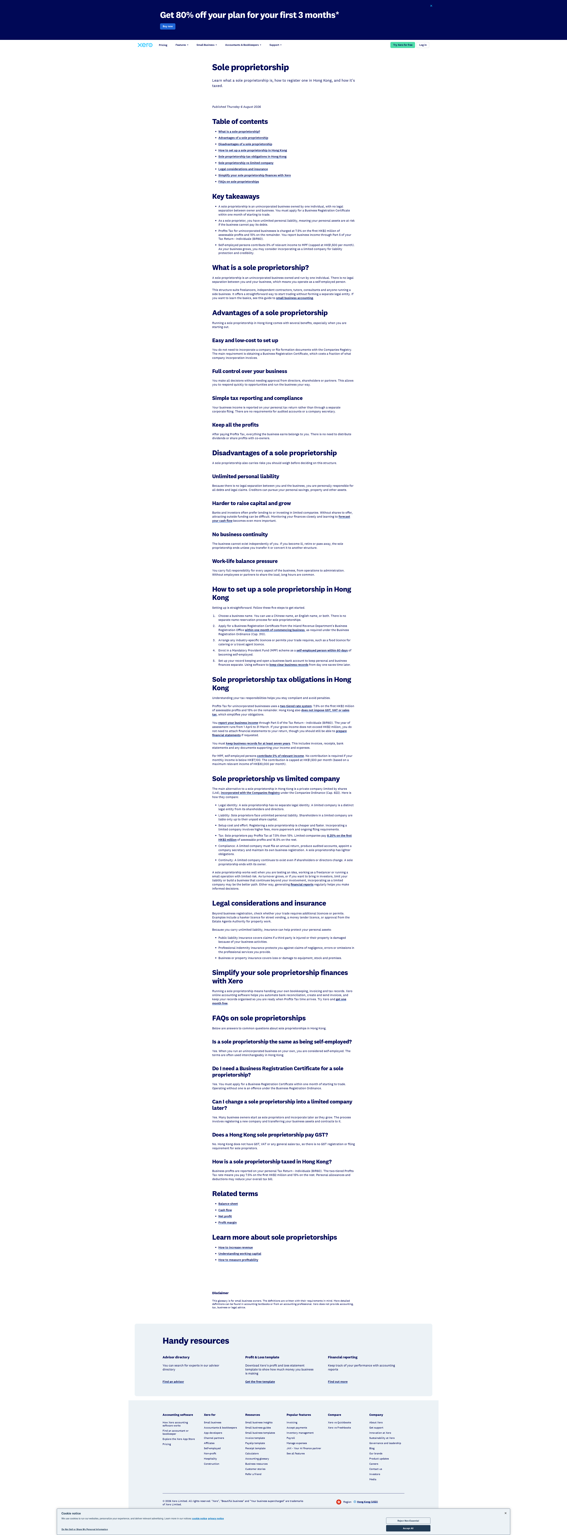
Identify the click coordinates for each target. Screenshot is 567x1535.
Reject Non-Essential (408, 1520)
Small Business (206, 45)
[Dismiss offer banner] (431, 6)
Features (181, 45)
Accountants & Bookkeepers (242, 45)
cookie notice (199, 1518)
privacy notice (216, 1518)
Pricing (163, 45)
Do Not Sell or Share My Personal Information (85, 1529)
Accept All (408, 1528)
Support (274, 45)
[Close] (505, 1513)
